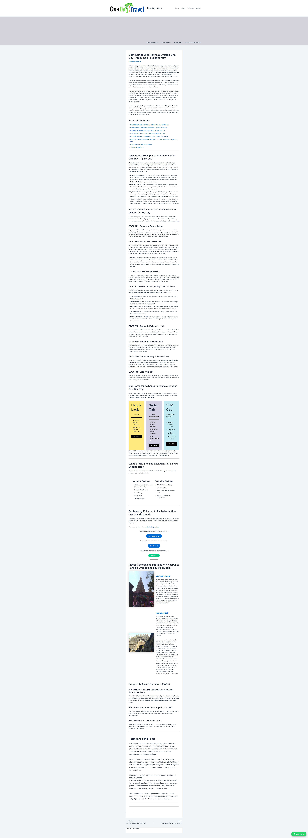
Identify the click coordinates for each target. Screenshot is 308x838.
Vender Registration (152, 42)
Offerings (190, 8)
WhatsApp (154, 555)
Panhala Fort (162, 613)
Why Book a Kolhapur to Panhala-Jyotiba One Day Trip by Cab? (149, 124)
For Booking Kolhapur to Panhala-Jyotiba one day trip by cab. (149, 136)
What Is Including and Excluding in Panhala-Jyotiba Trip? (147, 133)
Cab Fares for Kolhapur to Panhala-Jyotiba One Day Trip (147, 130)
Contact (198, 8)
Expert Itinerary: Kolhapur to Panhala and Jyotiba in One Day (148, 127)
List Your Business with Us (193, 42)
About (183, 8)
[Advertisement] (154, 28)
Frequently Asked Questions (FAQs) (141, 144)
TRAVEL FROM (165, 42)
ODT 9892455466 (154, 536)
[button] (170, 42)
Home (177, 8)
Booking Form (178, 42)
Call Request (154, 546)
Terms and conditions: (137, 147)
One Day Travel (154, 8)
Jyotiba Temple (163, 576)
